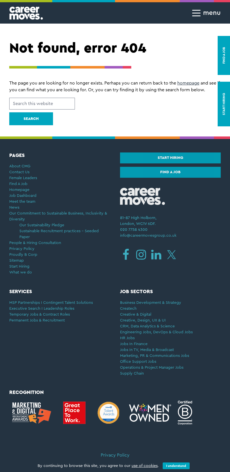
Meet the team (22, 202)
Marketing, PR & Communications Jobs (154, 356)
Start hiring (170, 158)
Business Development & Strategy (150, 303)
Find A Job (18, 184)
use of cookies (145, 466)
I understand (176, 466)
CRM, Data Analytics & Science (147, 326)
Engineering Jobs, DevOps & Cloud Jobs (156, 332)
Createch (128, 309)
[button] (205, 13)
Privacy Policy (21, 249)
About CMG (19, 166)
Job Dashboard (22, 196)
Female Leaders (23, 178)
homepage (188, 83)
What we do (20, 272)
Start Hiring (19, 266)
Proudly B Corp (23, 255)
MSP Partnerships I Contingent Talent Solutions (51, 303)
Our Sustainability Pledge (41, 225)
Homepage (19, 190)
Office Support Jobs (138, 362)
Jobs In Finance (134, 344)
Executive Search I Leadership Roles (41, 309)
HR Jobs (127, 338)
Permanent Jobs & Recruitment (37, 320)
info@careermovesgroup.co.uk (148, 236)
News (14, 207)
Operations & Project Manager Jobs (151, 368)
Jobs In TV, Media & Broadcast (147, 350)
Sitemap (16, 261)
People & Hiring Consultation (35, 243)
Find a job (170, 172)
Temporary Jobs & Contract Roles (39, 314)
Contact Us (19, 172)
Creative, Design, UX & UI (143, 320)
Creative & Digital (135, 314)
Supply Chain (132, 373)
